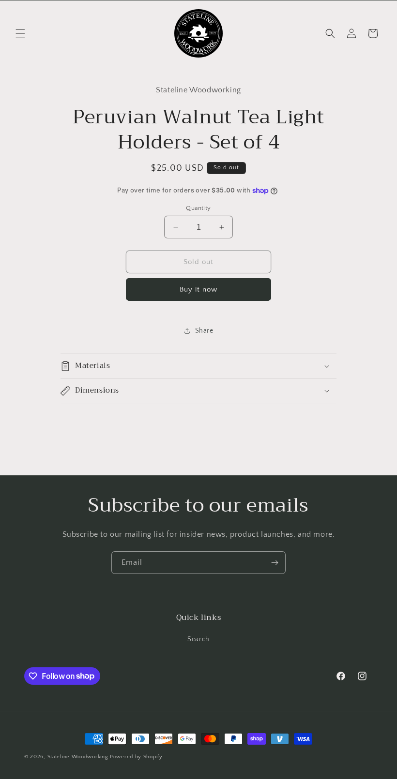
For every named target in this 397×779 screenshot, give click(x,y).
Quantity (198, 208)
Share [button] (204, 331)
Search (198, 639)
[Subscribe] (274, 562)
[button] (20, 33)
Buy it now (198, 289)
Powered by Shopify (136, 757)
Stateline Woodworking (77, 757)
